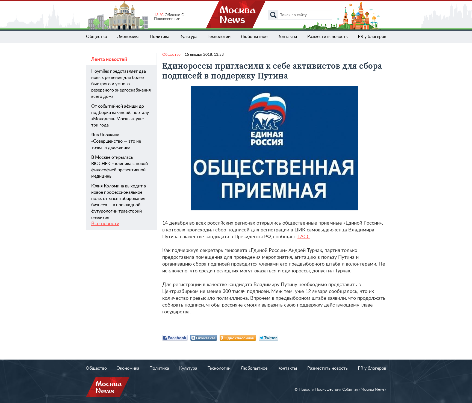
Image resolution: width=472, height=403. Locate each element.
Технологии (219, 36)
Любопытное (254, 36)
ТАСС (303, 236)
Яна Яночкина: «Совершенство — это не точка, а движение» (116, 141)
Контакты (287, 36)
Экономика (128, 36)
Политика (159, 36)
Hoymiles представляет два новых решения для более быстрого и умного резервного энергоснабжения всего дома (121, 84)
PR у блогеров (372, 36)
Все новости (105, 223)
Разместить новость (327, 36)
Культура (188, 36)
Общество (96, 36)
